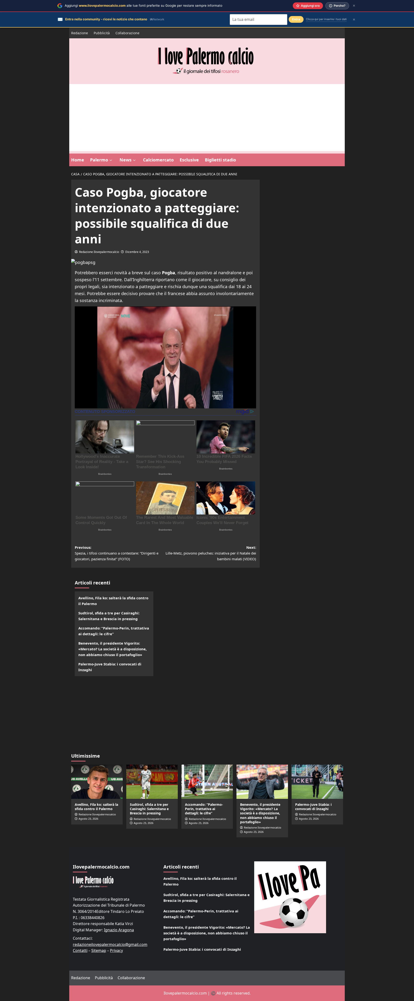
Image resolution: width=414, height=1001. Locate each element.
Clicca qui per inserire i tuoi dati (326, 19)
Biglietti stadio (220, 160)
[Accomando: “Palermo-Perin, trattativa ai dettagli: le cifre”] (207, 782)
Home (77, 160)
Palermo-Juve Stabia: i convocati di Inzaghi (109, 667)
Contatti (80, 950)
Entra (296, 19)
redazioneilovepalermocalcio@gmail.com (110, 944)
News (126, 160)
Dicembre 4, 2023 (137, 252)
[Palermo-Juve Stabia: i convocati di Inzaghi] (317, 782)
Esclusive (189, 160)
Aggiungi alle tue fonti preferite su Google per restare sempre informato (143, 5)
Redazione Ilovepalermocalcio (99, 252)
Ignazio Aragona (119, 929)
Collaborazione (127, 33)
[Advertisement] (207, 117)
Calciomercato (158, 160)
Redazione (79, 33)
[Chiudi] (353, 5)
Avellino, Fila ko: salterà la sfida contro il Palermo (113, 600)
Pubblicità (102, 33)
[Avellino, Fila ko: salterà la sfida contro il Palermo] (97, 782)
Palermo (99, 160)
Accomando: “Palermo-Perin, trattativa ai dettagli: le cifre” (113, 631)
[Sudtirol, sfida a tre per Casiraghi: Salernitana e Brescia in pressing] (152, 782)
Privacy (116, 950)
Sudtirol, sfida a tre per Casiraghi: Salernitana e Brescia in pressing (108, 616)
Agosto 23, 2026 (88, 818)
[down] (111, 160)
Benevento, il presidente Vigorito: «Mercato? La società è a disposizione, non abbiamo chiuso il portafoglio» (112, 649)
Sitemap (98, 950)
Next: (211, 553)
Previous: (116, 553)
